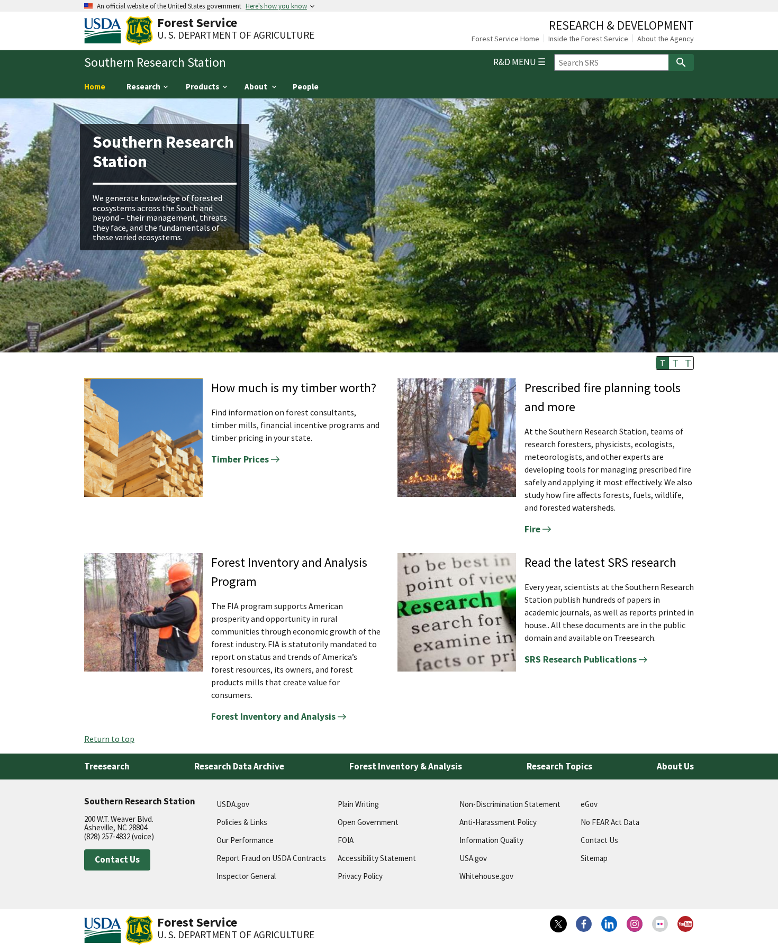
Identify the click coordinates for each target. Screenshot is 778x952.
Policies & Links (241, 822)
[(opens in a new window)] (558, 923)
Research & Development (621, 25)
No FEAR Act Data (610, 822)
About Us (675, 766)
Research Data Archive (239, 766)
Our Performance (245, 840)
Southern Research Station (155, 62)
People (306, 86)
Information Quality (491, 840)
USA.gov (473, 858)
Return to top (109, 738)
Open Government (368, 822)
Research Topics (559, 766)
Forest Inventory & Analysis (405, 766)
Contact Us (117, 859)
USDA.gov (232, 804)
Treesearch (107, 766)
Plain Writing (358, 804)
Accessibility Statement (377, 858)
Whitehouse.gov (486, 876)
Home (94, 86)
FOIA (346, 840)
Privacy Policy (360, 876)
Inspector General (246, 876)
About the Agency (665, 38)
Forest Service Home (505, 38)
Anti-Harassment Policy (498, 822)
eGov (589, 804)
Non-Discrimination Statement (509, 804)
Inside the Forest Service (588, 38)
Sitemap (594, 858)
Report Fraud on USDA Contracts (271, 858)
